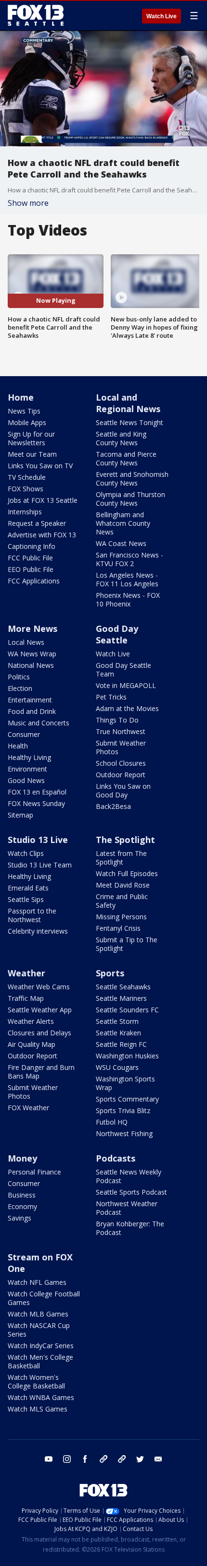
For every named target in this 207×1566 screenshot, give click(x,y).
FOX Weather (28, 1107)
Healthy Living (29, 757)
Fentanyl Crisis (118, 928)
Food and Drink (32, 711)
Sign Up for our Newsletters (31, 438)
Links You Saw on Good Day (123, 790)
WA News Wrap (32, 653)
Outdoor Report (120, 774)
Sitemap (20, 814)
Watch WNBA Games (41, 1397)
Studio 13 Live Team (40, 864)
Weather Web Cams (39, 986)
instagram (67, 1459)
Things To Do (117, 719)
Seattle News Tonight (129, 422)
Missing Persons (121, 916)
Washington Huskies (127, 1055)
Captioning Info (31, 546)
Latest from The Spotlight (121, 857)
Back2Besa (113, 806)
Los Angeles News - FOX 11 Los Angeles (127, 579)
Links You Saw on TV (40, 465)
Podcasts (115, 1158)
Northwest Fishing (124, 1133)
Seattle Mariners (121, 998)
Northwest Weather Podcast (126, 1208)
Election (20, 688)
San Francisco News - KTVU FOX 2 (129, 559)
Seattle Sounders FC (127, 1009)
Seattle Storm (117, 1021)
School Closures (121, 763)
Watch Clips (26, 853)
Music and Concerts (38, 722)
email (158, 1459)
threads (121, 1459)
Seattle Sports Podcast (131, 1192)
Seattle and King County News (121, 438)
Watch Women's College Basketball (36, 1381)
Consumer (24, 734)
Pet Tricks (111, 696)
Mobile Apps (27, 422)
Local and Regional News (128, 403)
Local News (26, 642)
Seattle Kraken (118, 1032)
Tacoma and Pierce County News (126, 458)
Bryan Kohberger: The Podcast (130, 1228)
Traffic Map (26, 998)
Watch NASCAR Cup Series (39, 1330)
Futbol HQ (112, 1122)
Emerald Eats (28, 887)
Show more (28, 203)
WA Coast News (121, 543)
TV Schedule (27, 477)
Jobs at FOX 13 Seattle (43, 500)
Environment (27, 768)
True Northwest (120, 731)
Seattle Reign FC (121, 1044)
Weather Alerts (31, 1021)
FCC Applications (34, 580)
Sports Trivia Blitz (123, 1110)
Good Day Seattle (117, 634)
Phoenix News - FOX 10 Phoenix (128, 599)
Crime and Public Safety (122, 901)
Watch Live (161, 16)
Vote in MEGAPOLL (126, 685)
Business (22, 1194)
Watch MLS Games (37, 1408)
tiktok (103, 1459)
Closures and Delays (39, 1032)
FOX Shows (25, 488)
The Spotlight (125, 839)
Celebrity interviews (38, 931)
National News (31, 665)
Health (18, 745)
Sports (110, 973)
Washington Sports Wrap (125, 1083)
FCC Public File (30, 557)
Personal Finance (34, 1171)
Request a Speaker (37, 523)
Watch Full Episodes (127, 873)
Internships (25, 511)
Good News (26, 780)
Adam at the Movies (127, 708)
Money (22, 1158)
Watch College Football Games (44, 1298)
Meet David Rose (123, 885)
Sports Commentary (127, 1098)
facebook (85, 1459)
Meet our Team (32, 454)
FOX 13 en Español (37, 791)
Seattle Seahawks (123, 986)
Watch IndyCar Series (41, 1345)
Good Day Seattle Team (123, 669)
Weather (26, 973)
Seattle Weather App (40, 1009)
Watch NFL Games (37, 1282)
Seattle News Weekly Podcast (128, 1176)
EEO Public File (30, 569)
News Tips (24, 410)
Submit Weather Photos (121, 747)
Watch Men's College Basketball (40, 1361)
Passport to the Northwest (32, 915)
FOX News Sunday (36, 803)
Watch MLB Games (38, 1313)
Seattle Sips (26, 899)
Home (21, 397)
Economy (22, 1206)
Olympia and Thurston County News (130, 499)
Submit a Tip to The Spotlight (126, 944)
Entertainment (30, 699)
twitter (140, 1459)
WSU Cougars (117, 1067)
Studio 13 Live (38, 839)
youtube (48, 1459)
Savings (19, 1217)
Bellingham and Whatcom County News (123, 523)
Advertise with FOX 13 (42, 534)
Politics (19, 676)
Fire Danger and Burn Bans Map (41, 1071)
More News (32, 628)
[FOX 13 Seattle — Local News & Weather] (36, 15)
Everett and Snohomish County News (132, 478)
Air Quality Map (31, 1044)
